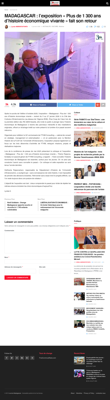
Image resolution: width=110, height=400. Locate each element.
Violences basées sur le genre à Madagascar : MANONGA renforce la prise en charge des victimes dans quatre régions (95, 374)
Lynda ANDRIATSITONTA (19, 26)
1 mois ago (96, 160)
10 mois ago (97, 262)
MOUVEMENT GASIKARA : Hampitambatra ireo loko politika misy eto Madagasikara (95, 311)
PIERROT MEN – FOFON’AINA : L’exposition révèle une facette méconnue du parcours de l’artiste (89, 187)
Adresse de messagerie (14, 267)
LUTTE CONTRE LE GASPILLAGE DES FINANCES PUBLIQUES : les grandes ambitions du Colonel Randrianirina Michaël (89, 255)
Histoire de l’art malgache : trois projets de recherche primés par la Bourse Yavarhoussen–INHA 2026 (89, 154)
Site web (42, 267)
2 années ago (91, 289)
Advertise (79, 393)
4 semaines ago (98, 128)
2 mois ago (96, 192)
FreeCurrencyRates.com (47, 358)
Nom (7, 257)
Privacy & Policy (89, 393)
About (72, 393)
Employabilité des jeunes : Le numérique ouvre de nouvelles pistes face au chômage (95, 360)
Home (6, 10)
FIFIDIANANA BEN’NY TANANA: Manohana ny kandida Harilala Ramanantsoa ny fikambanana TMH (94, 282)
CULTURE (55, 26)
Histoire (61, 26)
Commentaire (9, 230)
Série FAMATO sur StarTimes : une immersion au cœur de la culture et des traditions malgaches (89, 122)
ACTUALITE (13, 10)
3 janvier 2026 (36, 26)
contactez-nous (100, 393)
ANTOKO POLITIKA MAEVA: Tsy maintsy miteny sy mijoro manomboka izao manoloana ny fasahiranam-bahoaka (95, 297)
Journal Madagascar (15, 393)
